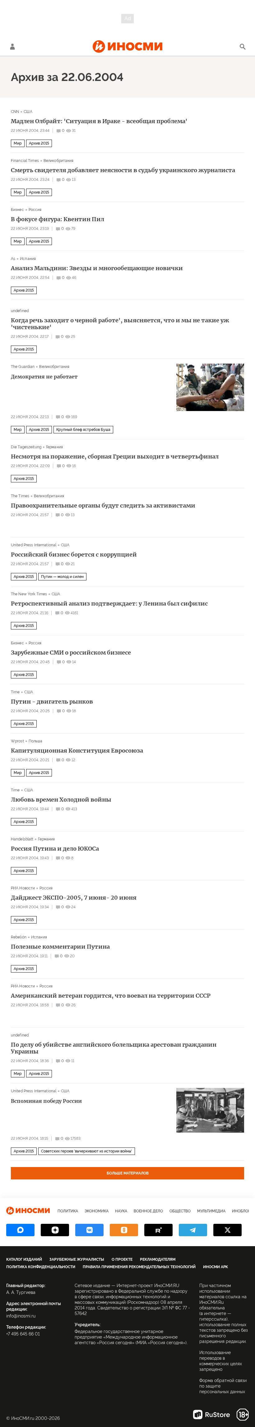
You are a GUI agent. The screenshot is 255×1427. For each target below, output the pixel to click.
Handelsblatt (22, 839)
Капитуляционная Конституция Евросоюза (77, 750)
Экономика (97, 1211)
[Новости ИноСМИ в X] (227, 1230)
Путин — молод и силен (62, 577)
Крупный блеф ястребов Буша (83, 429)
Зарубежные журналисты (76, 1259)
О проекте (122, 1259)
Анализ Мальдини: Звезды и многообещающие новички (97, 268)
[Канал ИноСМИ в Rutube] (158, 1230)
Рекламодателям (157, 1259)
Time (15, 692)
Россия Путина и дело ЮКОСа (55, 848)
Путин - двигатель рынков (52, 701)
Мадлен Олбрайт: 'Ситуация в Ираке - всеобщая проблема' (99, 121)
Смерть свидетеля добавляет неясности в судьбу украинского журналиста (123, 170)
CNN (15, 112)
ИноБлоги (242, 1211)
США (28, 112)
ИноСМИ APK (215, 1267)
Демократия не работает (44, 377)
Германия (54, 447)
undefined (20, 311)
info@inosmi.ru (20, 1315)
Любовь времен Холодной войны (61, 799)
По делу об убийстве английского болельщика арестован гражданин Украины (113, 1048)
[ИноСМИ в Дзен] (55, 1230)
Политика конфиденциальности (40, 1267)
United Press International (33, 545)
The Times (20, 496)
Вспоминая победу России (46, 1101)
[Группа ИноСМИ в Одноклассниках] (124, 1230)
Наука (121, 1211)
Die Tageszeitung (26, 447)
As (13, 259)
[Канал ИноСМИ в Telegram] (193, 1230)
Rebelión (18, 937)
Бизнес (17, 210)
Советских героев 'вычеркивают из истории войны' (86, 1151)
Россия (35, 210)
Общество (180, 1211)
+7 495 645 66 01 (23, 1333)
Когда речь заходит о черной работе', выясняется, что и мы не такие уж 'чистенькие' (120, 324)
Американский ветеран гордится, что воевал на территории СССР (111, 995)
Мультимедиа (211, 1211)
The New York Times (29, 594)
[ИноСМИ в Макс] (20, 1230)
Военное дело (148, 1211)
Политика (68, 1211)
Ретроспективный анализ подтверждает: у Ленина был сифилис (109, 603)
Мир (18, 143)
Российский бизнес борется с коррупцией (74, 554)
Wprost (17, 741)
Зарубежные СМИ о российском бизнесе (71, 652)
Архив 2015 (39, 143)
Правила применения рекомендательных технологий (139, 1267)
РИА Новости (23, 888)
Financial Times (25, 161)
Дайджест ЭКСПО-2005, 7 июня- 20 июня (74, 897)
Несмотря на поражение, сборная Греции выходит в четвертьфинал (115, 456)
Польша (36, 741)
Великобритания (59, 161)
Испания (28, 259)
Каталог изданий (24, 1259)
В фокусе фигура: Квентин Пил (57, 219)
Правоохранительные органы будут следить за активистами (103, 505)
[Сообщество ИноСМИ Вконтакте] (89, 1230)
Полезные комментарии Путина (60, 946)
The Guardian (23, 367)
